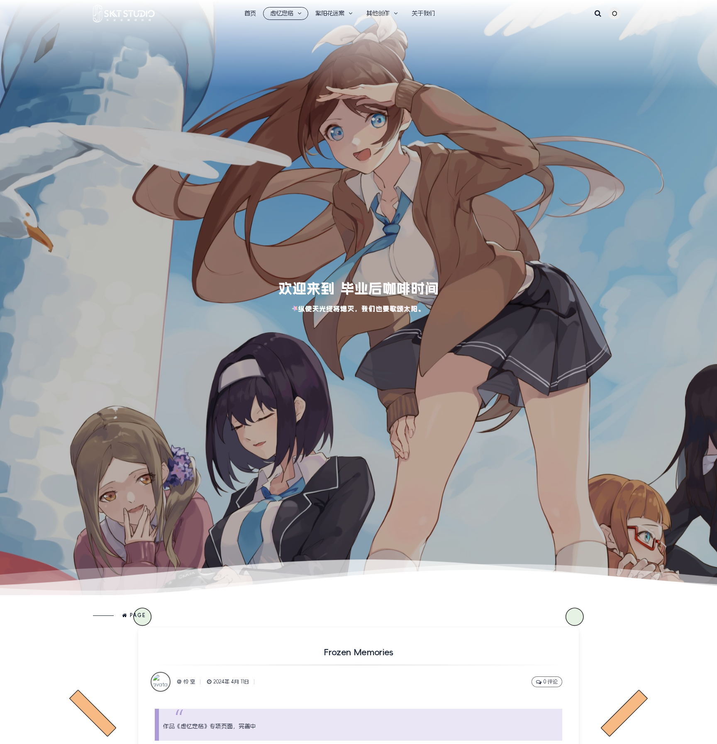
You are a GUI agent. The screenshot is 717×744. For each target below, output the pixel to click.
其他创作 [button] (378, 13)
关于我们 (423, 13)
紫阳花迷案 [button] (329, 13)
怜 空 (189, 681)
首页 (250, 13)
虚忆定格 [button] (281, 13)
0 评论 (551, 681)
